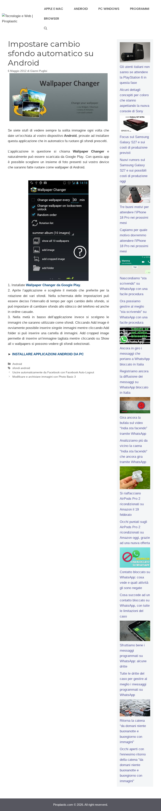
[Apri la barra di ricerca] (45, 28)
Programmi (139, 8)
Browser (51, 18)
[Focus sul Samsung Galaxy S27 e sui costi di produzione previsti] (135, 124)
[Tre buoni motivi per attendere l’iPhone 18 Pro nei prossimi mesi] (135, 194)
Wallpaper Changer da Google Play (53, 285)
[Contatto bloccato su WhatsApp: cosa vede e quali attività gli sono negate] (135, 558)
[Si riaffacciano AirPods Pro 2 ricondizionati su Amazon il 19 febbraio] (135, 478)
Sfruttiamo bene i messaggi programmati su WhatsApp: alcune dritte (133, 656)
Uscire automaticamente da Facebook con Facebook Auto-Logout (53, 372)
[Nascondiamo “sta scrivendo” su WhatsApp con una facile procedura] (135, 266)
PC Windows (108, 8)
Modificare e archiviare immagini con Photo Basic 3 (44, 376)
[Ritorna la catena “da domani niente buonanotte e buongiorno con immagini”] (135, 708)
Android (81, 8)
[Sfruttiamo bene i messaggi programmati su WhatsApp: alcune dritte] (135, 632)
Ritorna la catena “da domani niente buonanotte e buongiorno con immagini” (133, 731)
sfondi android (21, 368)
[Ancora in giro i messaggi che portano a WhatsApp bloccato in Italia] (135, 336)
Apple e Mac (53, 8)
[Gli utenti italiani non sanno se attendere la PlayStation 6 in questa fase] (135, 53)
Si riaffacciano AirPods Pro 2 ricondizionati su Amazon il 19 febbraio (132, 504)
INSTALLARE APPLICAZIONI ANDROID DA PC (48, 354)
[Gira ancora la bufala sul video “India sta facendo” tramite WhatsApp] (135, 406)
